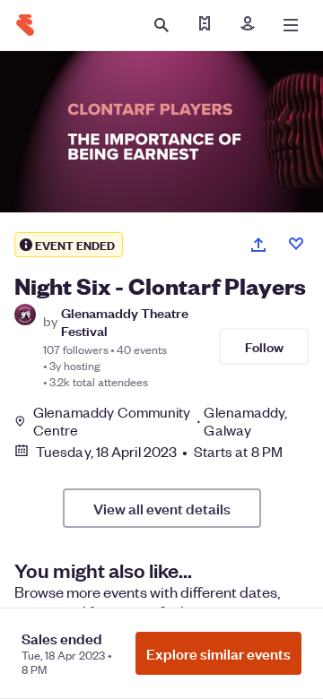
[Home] (25, 25)
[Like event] (296, 243)
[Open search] (161, 25)
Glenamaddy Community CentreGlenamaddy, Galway (160, 421)
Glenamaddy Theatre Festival (124, 321)
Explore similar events (218, 653)
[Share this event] (258, 245)
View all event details (162, 508)
